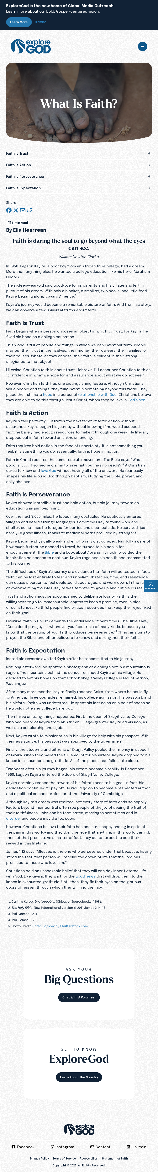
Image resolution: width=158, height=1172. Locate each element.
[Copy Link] (29, 210)
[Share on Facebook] (9, 210)
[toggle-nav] (142, 46)
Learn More (19, 22)
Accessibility (88, 1158)
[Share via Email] (22, 210)
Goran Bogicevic (44, 926)
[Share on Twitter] (15, 210)
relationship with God (97, 394)
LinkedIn (139, 1147)
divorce (13, 818)
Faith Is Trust (17, 153)
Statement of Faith (114, 1158)
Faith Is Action (18, 165)
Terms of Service (64, 1158)
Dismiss (40, 22)
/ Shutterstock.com (73, 926)
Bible (49, 552)
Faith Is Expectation (23, 188)
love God (48, 470)
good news (85, 876)
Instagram (65, 1147)
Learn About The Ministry (79, 1077)
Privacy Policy (39, 1158)
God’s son (136, 400)
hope (47, 394)
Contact (103, 1147)
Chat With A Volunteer (79, 997)
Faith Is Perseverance (25, 177)
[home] (31, 46)
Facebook (25, 1147)
